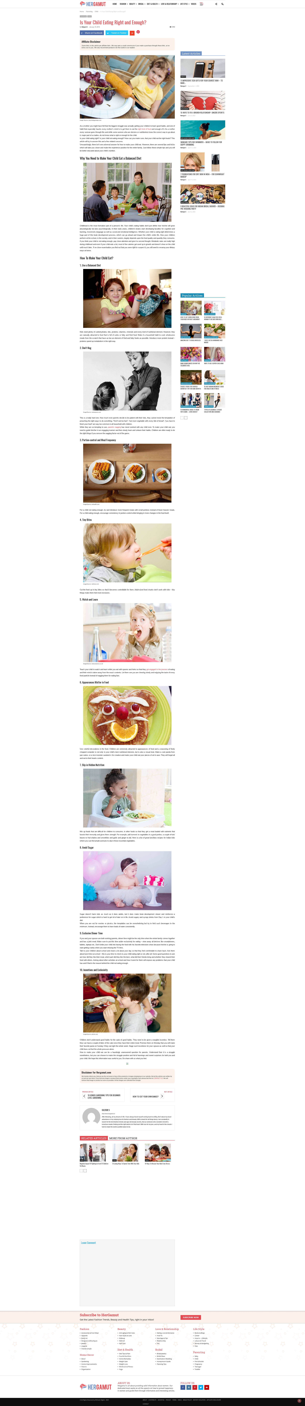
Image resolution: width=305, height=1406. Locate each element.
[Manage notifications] (299, 1401)
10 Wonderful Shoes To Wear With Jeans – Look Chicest (189, 410)
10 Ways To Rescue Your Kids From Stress (157, 1163)
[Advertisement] (200, 32)
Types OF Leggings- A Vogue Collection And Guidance (213, 410)
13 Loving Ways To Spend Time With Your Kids (125, 1163)
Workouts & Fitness (126, 1367)
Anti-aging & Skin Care (187, 138)
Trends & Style (209, 406)
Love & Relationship (169, 4)
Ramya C (183, 86)
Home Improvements (89, 1364)
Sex (158, 1343)
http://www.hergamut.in (108, 1113)
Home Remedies (125, 1359)
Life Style (184, 4)
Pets (196, 1346)
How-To (183, 76)
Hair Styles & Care (186, 383)
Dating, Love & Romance (165, 1333)
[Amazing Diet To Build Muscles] (191, 331)
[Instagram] (188, 1387)
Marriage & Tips (162, 1338)
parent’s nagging (114, 427)
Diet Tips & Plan (185, 337)
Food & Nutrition (210, 383)
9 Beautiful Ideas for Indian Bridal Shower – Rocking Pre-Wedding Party (202, 207)
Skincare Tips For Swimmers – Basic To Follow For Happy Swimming (201, 143)
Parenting (83, 16)
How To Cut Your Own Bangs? (146, 1096)
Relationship (185, 109)
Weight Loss (123, 1364)
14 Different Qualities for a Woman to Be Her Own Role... (213, 318)
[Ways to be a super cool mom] (214, 354)
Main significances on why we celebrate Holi (190, 364)
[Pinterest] (194, 1387)
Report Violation (199, 1400)
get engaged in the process (157, 669)
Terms (174, 1400)
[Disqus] (127, 1207)
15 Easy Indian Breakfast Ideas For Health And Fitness (214, 387)
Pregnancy (198, 1364)
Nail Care (122, 1343)
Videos (193, 4)
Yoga (121, 1369)
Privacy (168, 1400)
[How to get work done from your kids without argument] (191, 308)
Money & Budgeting (202, 1343)
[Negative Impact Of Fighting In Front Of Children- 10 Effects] (95, 1153)
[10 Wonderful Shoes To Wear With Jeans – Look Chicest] (191, 400)
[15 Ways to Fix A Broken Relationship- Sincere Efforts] (202, 102)
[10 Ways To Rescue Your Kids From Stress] (160, 1153)
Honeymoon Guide (163, 1361)
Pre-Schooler (199, 1361)
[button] (216, 4)
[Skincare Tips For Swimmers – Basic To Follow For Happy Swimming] (202, 131)
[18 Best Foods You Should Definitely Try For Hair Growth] (191, 377)
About (145, 1400)
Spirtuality (184, 360)
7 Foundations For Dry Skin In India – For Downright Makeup (202, 175)
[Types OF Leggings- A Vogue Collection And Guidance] (214, 400)
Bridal (141, 4)
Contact (146, 1404)
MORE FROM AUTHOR (123, 1138)
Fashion (123, 4)
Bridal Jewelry (161, 1353)
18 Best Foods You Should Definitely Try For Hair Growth (190, 387)
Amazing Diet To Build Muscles (190, 340)
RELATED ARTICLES (93, 1138)
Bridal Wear (184, 202)
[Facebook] (182, 1387)
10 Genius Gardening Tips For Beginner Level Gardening (104, 1096)
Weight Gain (123, 1361)
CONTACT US (158, 1078)
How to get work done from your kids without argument (190, 318)
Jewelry (83, 1343)
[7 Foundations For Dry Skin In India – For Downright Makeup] (202, 163)
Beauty (132, 4)
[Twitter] (200, 1387)
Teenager (207, 360)
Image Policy (187, 1400)
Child (89, 16)
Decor (83, 1359)
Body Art (84, 1338)
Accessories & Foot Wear (188, 406)
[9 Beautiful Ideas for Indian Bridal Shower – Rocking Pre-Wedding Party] (202, 195)
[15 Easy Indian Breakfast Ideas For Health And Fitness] (214, 377)
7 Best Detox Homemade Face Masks (213, 341)
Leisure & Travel (200, 1341)
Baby (196, 1356)
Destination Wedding (164, 1359)
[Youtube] (206, 1387)
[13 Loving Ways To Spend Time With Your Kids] (127, 1153)
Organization (86, 1369)
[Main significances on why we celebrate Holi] (191, 354)
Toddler (183, 314)
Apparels (84, 1335)
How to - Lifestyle (210, 314)
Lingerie (84, 1346)
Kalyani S (85, 27)
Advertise (161, 1400)
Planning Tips (161, 1364)
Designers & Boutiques (89, 1341)
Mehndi (122, 1341)
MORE (201, 4)
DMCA (180, 1400)
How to (84, 1367)
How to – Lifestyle (201, 1338)
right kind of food (144, 129)
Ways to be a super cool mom (213, 363)
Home (115, 4)
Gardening (85, 1361)
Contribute (152, 1400)
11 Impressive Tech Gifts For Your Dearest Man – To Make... (201, 82)
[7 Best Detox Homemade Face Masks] (214, 331)
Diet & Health (152, 4)
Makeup (122, 1338)
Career (197, 1335)
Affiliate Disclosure (214, 1400)
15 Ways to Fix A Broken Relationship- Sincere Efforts (202, 112)
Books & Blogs (200, 1333)
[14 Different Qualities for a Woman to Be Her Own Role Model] (214, 308)
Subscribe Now (191, 1317)
